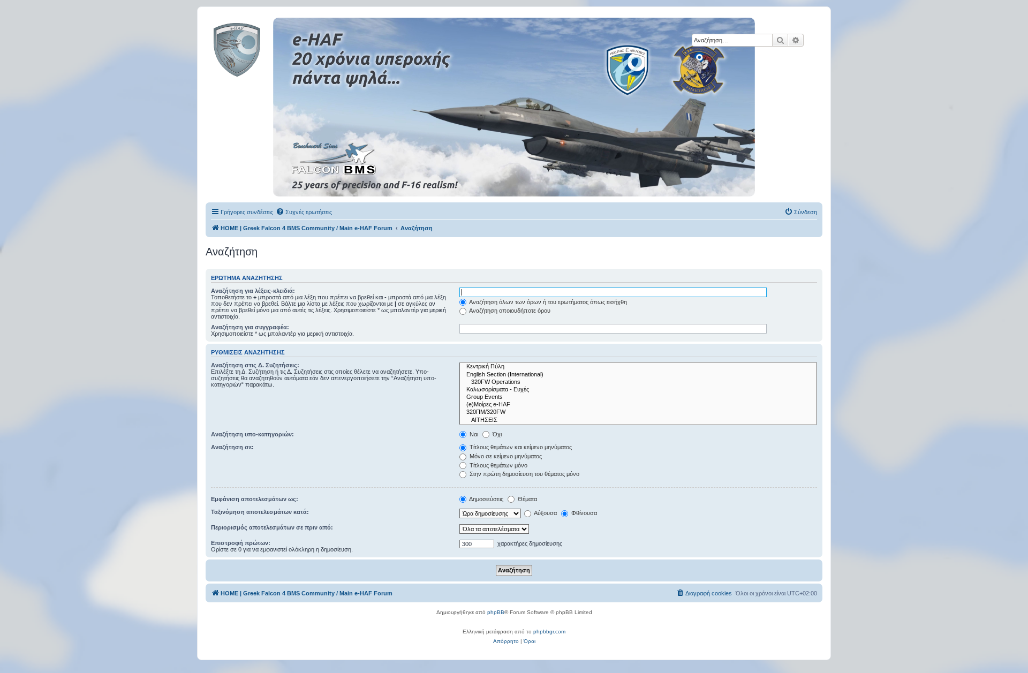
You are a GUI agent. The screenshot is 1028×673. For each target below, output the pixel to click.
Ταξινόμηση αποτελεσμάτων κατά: (260, 512)
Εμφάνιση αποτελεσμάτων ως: (254, 499)
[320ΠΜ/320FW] (638, 412)
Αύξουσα (545, 513)
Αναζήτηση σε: (232, 447)
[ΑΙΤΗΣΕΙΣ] (638, 420)
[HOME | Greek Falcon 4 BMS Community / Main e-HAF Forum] (261, 48)
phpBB (495, 612)
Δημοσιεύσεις (485, 499)
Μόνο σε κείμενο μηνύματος (505, 456)
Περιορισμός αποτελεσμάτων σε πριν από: (272, 527)
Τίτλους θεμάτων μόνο (497, 465)
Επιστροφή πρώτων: (240, 543)
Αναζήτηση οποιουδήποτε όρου (509, 310)
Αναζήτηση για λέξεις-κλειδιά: (253, 291)
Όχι (496, 434)
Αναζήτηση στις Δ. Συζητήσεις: (255, 365)
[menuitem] (304, 212)
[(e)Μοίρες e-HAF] (638, 405)
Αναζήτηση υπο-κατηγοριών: (252, 434)
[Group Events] (638, 397)
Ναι (473, 434)
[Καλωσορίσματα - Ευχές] (638, 390)
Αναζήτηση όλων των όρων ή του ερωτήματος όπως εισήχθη (547, 302)
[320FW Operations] (638, 382)
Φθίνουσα (583, 513)
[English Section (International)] (638, 375)
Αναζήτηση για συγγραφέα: (250, 327)
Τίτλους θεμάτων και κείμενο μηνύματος (520, 447)
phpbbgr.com (549, 631)
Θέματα (526, 499)
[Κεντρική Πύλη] (638, 366)
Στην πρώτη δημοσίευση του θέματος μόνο (523, 474)
